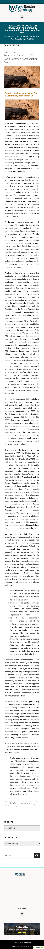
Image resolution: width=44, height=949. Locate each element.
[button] (22, 17)
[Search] (37, 855)
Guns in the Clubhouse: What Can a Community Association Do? (20, 59)
